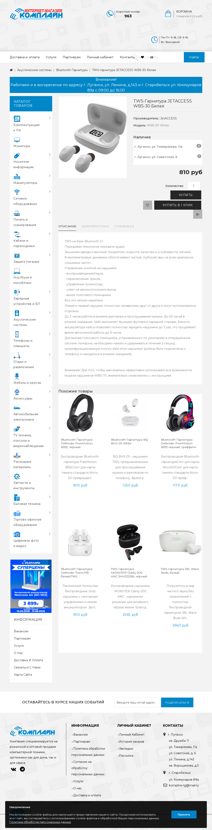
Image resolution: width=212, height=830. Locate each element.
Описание (67, 226)
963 (128, 16)
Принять (184, 814)
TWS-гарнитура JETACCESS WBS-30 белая (124, 70)
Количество (174, 186)
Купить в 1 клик (178, 205)
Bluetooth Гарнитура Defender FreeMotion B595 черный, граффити (178, 443)
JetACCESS (168, 118)
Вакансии (21, 631)
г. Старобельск (179, 773)
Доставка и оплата (25, 57)
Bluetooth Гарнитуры (72, 70)
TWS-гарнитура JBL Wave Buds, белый (180, 570)
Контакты (127, 57)
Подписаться (177, 702)
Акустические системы (34, 70)
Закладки (126, 748)
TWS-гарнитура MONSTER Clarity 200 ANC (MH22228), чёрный (129, 572)
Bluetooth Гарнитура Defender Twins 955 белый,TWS (76, 572)
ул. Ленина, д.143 (181, 759)
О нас (18, 653)
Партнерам (72, 57)
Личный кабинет (100, 57)
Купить (186, 195)
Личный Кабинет (132, 734)
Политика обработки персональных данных (40, 822)
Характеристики (95, 226)
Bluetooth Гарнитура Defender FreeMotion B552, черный (77, 443)
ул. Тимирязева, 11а (183, 747)
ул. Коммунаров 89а (184, 779)
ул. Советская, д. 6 (182, 753)
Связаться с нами (27, 667)
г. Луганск (175, 734)
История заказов (131, 741)
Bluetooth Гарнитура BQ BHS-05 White (129, 441)
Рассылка (126, 755)
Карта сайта (23, 675)
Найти (194, 57)
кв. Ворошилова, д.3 (184, 765)
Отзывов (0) (124, 226)
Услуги (51, 57)
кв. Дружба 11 (179, 741)
